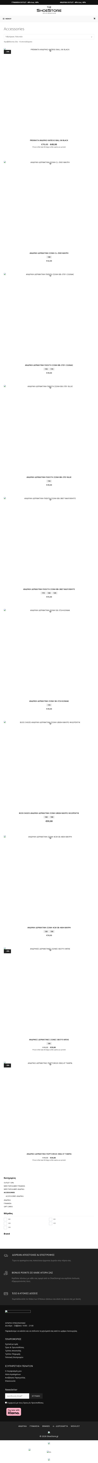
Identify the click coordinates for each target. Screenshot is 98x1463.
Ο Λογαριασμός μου (13, 1371)
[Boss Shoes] (6, 1240)
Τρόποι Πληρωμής (12, 1354)
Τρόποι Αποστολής (13, 1350)
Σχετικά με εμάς (11, 1344)
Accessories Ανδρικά (14, 1196)
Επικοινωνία (10, 1381)
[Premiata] (51, 1240)
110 (9, 1219)
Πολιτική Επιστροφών (14, 1357)
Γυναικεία (7, 1203)
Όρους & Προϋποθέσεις (33, 1403)
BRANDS (46, 1426)
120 (9, 1223)
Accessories (9, 1192)
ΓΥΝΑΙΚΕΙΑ (34, 1426)
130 (9, 1227)
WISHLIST (75, 1426)
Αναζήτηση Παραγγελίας (15, 1377)
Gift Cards (8, 1206)
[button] (50, 51)
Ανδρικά (7, 1200)
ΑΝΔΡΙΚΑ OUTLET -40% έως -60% (73, 2)
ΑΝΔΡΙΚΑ (22, 1426)
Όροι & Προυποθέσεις (14, 1347)
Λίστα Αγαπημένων (13, 1374)
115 (54, 1219)
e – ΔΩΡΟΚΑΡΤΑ (60, 1426)
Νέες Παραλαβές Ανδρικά (14, 1189)
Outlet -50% (9, 1183)
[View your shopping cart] (94, 19)
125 (54, 1223)
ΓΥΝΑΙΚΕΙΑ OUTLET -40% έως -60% (25, 2)
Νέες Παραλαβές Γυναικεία (14, 1186)
